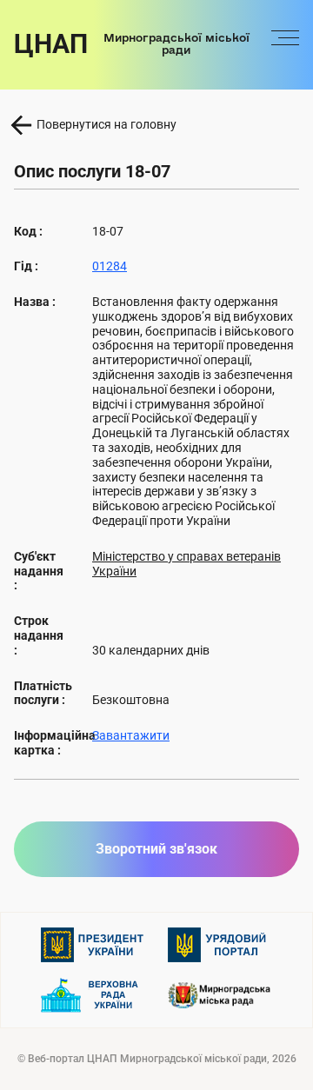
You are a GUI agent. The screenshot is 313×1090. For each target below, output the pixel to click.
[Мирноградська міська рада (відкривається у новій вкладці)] (220, 994)
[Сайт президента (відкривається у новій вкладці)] (93, 944)
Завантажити (131, 735)
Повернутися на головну (106, 124)
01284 (109, 266)
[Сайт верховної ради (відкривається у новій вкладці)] (93, 995)
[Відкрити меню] (285, 44)
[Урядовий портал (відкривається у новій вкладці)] (220, 944)
